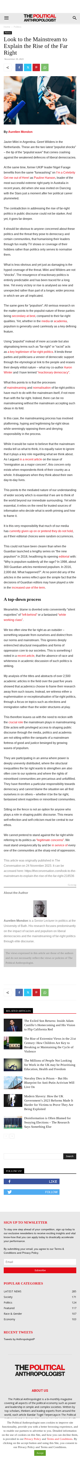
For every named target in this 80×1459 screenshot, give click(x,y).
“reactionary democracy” (53, 372)
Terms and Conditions (59, 1438)
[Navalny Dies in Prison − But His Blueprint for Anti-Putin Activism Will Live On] (13, 1082)
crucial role (16, 722)
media (45, 321)
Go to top (72, 885)
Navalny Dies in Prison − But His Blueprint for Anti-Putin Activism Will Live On (49, 1083)
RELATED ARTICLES (18, 1011)
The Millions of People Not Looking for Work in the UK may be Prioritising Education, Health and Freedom (49, 1065)
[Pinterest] (36, 67)
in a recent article (31, 459)
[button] (6, 18)
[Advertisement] (40, 6)
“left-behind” (29, 614)
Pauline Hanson (44, 177)
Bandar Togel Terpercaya (42, 1414)
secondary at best (23, 316)
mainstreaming (16, 387)
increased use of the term (28, 587)
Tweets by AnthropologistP (19, 1339)
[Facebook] (19, 67)
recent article (25, 655)
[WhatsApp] (45, 67)
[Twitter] (27, 67)
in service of (60, 845)
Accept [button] (40, 1453)
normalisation (42, 387)
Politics (17, 26)
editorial (64, 556)
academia (60, 321)
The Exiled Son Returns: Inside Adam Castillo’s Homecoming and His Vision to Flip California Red (49, 1025)
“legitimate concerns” (50, 840)
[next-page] (12, 1136)
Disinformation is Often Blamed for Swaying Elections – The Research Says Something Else (47, 1122)
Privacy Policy (30, 1252)
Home (7, 26)
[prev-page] (6, 1136)
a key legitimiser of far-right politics (30, 351)
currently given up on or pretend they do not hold (41, 531)
